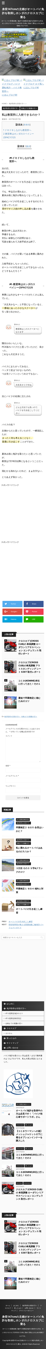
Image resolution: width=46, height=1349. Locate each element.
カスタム (8, 1033)
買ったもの (11, 1038)
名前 (8, 766)
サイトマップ (12, 1043)
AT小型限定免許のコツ (14, 1013)
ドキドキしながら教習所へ (17, 130)
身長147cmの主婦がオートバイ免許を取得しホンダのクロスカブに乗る (23, 13)
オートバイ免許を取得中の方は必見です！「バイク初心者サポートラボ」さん (29, 1113)
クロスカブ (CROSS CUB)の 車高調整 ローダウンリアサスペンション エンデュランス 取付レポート (29, 647)
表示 (28, 146)
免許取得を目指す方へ (12, 716)
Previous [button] (2, 34)
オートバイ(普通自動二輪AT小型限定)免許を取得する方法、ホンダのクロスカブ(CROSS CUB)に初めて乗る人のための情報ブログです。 (23, 1332)
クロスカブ (11, 1028)
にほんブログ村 (9, 95)
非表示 (27, 124)
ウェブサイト (11, 786)
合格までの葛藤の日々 (29, 716)
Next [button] (43, 34)
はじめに (10, 1003)
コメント (9, 736)
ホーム (8, 1305)
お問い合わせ (12, 1047)
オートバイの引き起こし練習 (21, 921)
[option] (23, 34)
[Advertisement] (23, 514)
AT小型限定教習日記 (13, 1018)
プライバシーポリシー (26, 1311)
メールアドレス (12, 776)
